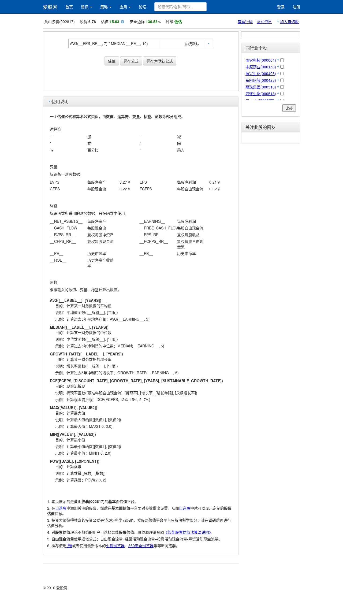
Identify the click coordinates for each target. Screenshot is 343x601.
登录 (281, 6)
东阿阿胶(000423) (260, 80)
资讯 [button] (85, 6)
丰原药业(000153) (260, 66)
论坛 (142, 6)
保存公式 (131, 61)
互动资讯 (264, 21)
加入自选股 (289, 21)
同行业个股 (256, 48)
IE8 (69, 545)
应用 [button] (124, 6)
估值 (111, 61)
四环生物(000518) (260, 93)
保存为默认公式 (160, 61)
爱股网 (50, 6)
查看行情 (245, 21)
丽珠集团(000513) (260, 87)
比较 (289, 108)
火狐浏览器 (115, 545)
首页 (69, 6)
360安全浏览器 (141, 545)
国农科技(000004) (260, 60)
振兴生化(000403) (260, 73)
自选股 (60, 508)
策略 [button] (104, 6)
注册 (296, 6)
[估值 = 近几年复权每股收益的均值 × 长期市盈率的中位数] (122, 22)
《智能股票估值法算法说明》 (187, 532)
